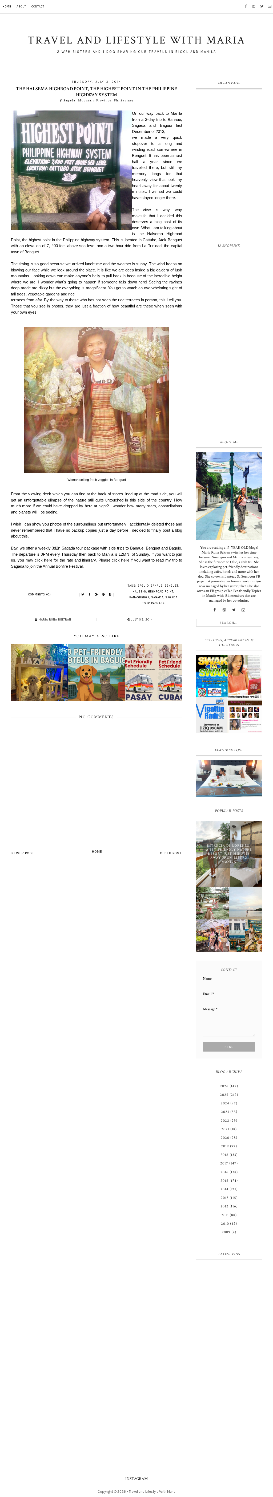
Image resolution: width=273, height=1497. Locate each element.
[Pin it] (103, 594)
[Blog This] (110, 594)
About (21, 6)
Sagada (157, 597)
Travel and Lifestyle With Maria (152, 1492)
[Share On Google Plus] (96, 594)
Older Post (171, 853)
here (48, 560)
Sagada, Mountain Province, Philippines (98, 100)
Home (7, 6)
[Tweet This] (82, 594)
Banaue (157, 585)
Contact (37, 6)
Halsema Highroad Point (153, 591)
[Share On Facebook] (89, 594)
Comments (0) (39, 594)
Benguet (171, 585)
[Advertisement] (229, 344)
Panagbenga (139, 597)
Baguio (143, 585)
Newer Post (22, 853)
